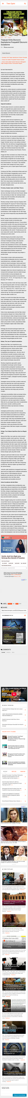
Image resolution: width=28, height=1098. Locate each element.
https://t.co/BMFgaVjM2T (16, 574)
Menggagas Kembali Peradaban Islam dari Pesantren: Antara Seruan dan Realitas (16, 755)
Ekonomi (9, 37)
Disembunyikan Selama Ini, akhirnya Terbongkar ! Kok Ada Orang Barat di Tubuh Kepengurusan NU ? (16, 747)
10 (4, 1069)
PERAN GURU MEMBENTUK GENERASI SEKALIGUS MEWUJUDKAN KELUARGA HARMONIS (16, 763)
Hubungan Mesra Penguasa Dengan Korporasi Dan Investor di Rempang (13, 945)
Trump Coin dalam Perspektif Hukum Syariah (13, 59)
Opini (5, 37)
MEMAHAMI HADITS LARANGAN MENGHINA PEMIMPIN (11, 966)
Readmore (22, 889)
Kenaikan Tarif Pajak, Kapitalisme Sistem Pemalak (14, 57)
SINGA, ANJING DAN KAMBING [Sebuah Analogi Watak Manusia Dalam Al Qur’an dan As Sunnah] (14, 986)
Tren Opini (10, 3)
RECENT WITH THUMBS (9, 731)
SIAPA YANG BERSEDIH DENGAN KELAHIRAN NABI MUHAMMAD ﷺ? (13, 1051)
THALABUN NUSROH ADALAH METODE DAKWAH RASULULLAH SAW (13, 1030)
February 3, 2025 (17, 576)
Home (2, 37)
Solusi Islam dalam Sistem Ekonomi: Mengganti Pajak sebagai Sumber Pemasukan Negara (13, 62)
